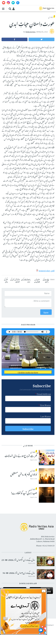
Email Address (44, 393)
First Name (45, 404)
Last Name (45, 416)
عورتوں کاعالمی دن (37, 280)
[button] (41, 39)
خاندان (50, 16)
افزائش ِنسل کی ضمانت (15, 280)
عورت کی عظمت (46, 280)
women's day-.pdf (46, 270)
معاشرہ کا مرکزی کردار (25, 280)
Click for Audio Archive (28, 372)
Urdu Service (30, 31)
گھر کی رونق (6, 280)
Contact (50, 624)
